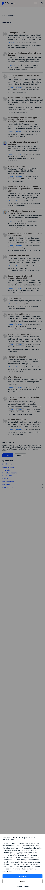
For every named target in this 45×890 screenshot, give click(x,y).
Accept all (22, 876)
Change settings (22, 886)
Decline (23, 881)
